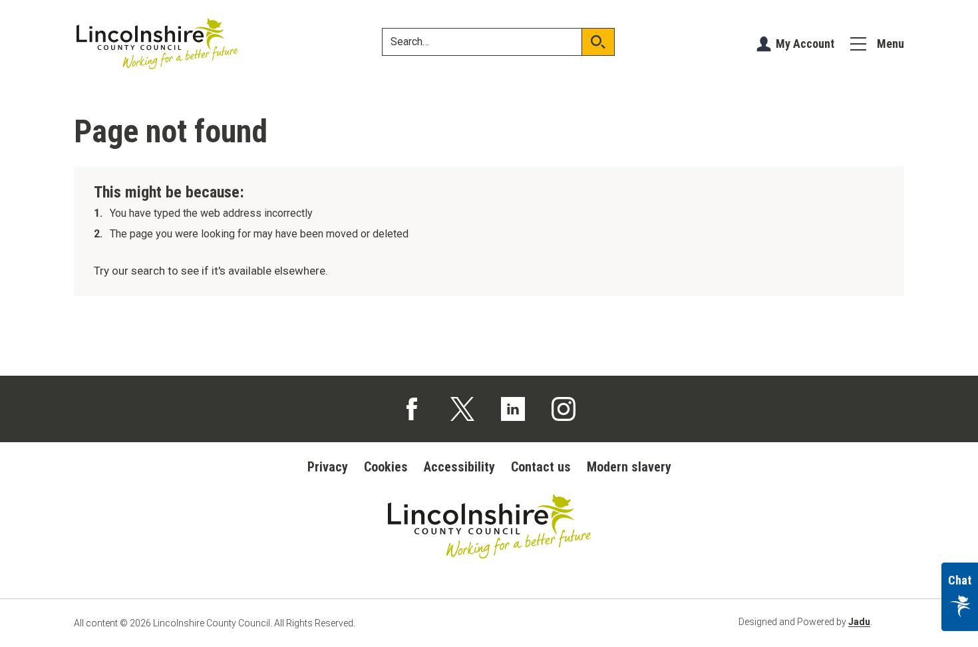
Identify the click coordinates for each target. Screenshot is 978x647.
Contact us (541, 467)
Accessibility (459, 467)
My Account (805, 44)
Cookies (386, 467)
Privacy (327, 467)
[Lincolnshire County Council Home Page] (157, 44)
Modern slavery (629, 467)
